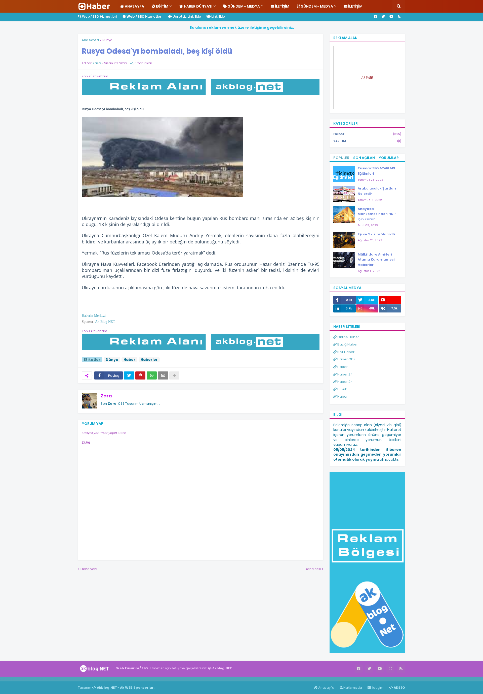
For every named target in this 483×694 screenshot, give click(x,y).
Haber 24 (345, 374)
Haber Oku (346, 359)
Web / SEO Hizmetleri (99, 16)
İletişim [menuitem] (281, 6)
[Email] (163, 375)
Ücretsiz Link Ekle (186, 16)
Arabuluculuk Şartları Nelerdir (377, 191)
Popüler (341, 157)
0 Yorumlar (143, 63)
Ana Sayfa (90, 40)
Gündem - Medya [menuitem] (243, 6)
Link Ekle (218, 16)
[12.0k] (390, 300)
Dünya (107, 40)
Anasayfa (325, 687)
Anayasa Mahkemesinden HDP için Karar (376, 214)
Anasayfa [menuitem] (134, 6)
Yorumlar (389, 157)
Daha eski (313, 568)
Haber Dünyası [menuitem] (197, 6)
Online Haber (348, 337)
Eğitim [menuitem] (161, 6)
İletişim (377, 687)
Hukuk (342, 389)
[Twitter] (129, 375)
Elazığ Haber (347, 344)
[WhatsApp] (152, 375)
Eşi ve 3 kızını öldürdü (376, 234)
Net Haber (345, 352)
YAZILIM (367, 141)
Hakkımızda (352, 687)
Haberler (149, 359)
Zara (106, 396)
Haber (129, 359)
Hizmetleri (144, 16)
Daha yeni (88, 568)
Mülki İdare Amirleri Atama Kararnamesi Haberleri (376, 259)
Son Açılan (364, 157)
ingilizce (52, 678)
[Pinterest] (140, 375)
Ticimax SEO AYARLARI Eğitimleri (376, 171)
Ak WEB (367, 77)
